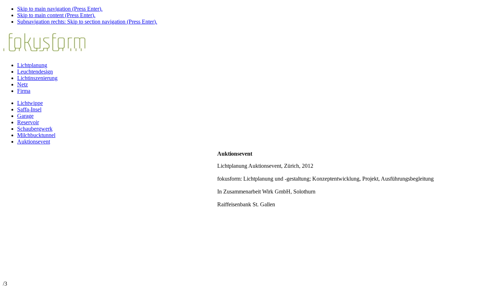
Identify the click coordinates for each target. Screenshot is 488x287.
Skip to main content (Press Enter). (56, 15)
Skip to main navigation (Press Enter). (60, 9)
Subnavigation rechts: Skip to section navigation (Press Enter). (87, 22)
